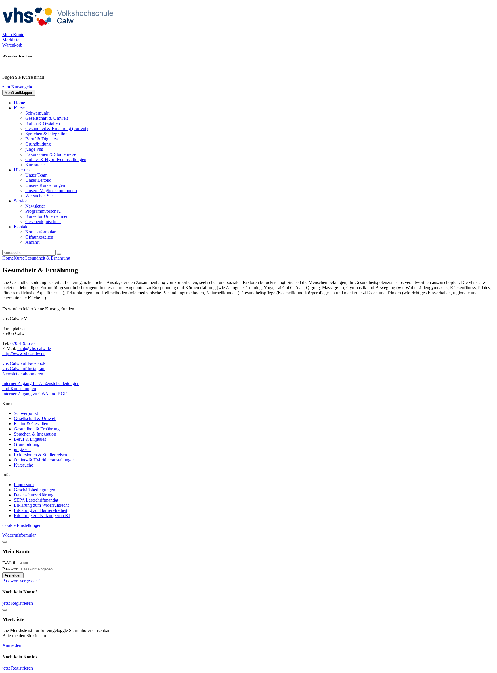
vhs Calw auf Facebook (23, 363)
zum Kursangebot (18, 86)
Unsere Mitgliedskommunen (51, 190)
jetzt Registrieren (17, 603)
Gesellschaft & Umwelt (46, 118)
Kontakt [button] (21, 226)
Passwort (10, 568)
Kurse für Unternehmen (46, 216)
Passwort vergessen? (21, 580)
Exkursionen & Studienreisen (52, 154)
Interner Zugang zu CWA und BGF (34, 393)
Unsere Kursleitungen (45, 185)
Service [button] (20, 200)
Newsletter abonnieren (22, 373)
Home (19, 102)
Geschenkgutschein (43, 221)
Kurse (19, 258)
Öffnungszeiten (39, 237)
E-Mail (8, 562)
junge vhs (34, 149)
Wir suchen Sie (39, 195)
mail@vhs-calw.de (34, 348)
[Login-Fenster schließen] (4, 542)
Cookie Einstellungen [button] (21, 525)
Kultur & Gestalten (42, 123)
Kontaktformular (40, 231)
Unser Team (36, 175)
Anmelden (13, 575)
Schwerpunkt (37, 113)
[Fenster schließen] (4, 610)
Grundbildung (38, 144)
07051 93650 (22, 343)
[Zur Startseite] (59, 29)
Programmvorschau (43, 211)
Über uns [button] (22, 169)
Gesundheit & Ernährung (56, 128)
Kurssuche (35, 164)
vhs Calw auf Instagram (23, 368)
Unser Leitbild (38, 180)
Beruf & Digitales (41, 138)
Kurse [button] (19, 107)
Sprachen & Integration (46, 133)
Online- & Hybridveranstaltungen (55, 159)
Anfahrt (32, 242)
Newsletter (35, 206)
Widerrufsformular (19, 535)
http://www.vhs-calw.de (23, 353)
